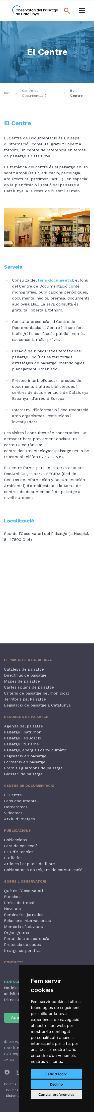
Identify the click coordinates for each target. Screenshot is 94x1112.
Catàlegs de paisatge (24, 669)
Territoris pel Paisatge (25, 699)
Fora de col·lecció (21, 845)
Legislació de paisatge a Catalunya (37, 705)
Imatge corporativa (22, 950)
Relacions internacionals (27, 920)
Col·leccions (15, 839)
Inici (7, 93)
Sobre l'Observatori (25, 881)
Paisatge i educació (22, 738)
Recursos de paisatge (26, 717)
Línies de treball (20, 902)
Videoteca (13, 812)
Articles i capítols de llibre (29, 863)
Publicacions (17, 830)
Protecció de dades (22, 944)
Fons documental (21, 801)
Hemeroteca (16, 807)
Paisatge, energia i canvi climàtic (35, 750)
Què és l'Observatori (23, 890)
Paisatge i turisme (21, 744)
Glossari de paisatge (23, 774)
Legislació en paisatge (25, 756)
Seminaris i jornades (23, 914)
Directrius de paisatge (25, 675)
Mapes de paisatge (22, 681)
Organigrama (16, 932)
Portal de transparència (26, 938)
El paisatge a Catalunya (28, 660)
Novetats (12, 908)
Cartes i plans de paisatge (29, 687)
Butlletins (13, 857)
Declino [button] (56, 1084)
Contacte (14, 962)
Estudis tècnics (18, 851)
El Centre (76, 93)
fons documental (55, 280)
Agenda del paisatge (23, 726)
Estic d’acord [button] (56, 1074)
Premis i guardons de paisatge (33, 768)
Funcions (13, 896)
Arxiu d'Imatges (19, 818)
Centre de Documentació (34, 93)
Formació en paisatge (24, 762)
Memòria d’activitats (23, 926)
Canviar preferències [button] (56, 1094)
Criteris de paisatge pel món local (36, 693)
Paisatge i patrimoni (23, 732)
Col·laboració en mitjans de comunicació (43, 869)
